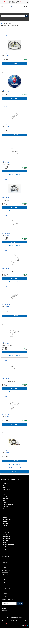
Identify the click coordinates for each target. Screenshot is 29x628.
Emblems (5, 495)
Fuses (4, 500)
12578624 (7, 416)
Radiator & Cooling (7, 531)
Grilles (4, 502)
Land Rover (14, 620)
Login (4, 579)
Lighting (5, 517)
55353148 (7, 126)
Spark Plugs (5, 540)
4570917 (7, 55)
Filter (15, 471)
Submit (20, 603)
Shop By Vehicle (7, 560)
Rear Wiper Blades (7, 532)
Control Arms (6, 493)
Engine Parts (6, 496)
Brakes (4, 487)
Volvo (25, 620)
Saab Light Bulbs (6, 536)
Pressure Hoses (6, 529)
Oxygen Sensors (6, 527)
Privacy (5, 596)
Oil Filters (5, 525)
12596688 (7, 91)
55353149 (7, 306)
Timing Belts (5, 546)
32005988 (7, 162)
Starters (4, 542)
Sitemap (5, 567)
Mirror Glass (5, 521)
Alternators (5, 483)
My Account (6, 574)
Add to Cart (14, 63)
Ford (3, 620)
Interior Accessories (7, 512)
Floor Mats (5, 498)
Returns (5, 591)
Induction (5, 510)
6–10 (20, 467)
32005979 (7, 270)
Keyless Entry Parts (7, 513)
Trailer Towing (6, 548)
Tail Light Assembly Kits (8, 544)
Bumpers (5, 491)
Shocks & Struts (6, 538)
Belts (4, 485)
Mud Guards (5, 523)
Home (2, 23)
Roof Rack (5, 534)
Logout (5, 582)
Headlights (5, 506)
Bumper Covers (6, 489)
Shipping (5, 593)
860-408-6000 (4, 610)
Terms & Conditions (8, 588)
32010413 (7, 235)
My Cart (5, 577)
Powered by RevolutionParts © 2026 (8, 623)
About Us (5, 562)
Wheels (4, 549)
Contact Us (6, 565)
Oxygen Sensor (6, 53)
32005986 (7, 380)
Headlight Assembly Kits (8, 504)
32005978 (7, 452)
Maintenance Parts (7, 519)
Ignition (4, 508)
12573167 (7, 343)
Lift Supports (6, 515)
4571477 (7, 199)
